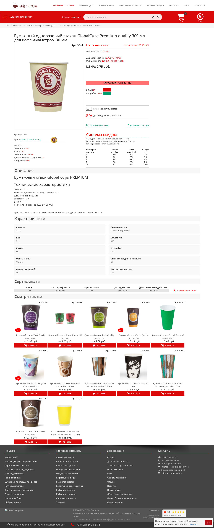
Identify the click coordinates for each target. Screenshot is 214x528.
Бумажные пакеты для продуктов (21, 481)
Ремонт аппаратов (65, 481)
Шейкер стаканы (13, 502)
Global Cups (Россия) (31, 139)
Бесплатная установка (67, 461)
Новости (111, 485)
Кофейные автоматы (66, 494)
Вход (109, 473)
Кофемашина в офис (66, 477)
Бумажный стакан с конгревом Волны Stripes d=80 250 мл (99, 385)
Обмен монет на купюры (119, 494)
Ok (208, 523)
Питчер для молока (14, 485)
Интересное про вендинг (68, 469)
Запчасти (60, 502)
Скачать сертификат (186, 290)
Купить (32, 345)
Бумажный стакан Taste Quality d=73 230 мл (133, 337)
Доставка (174, 5)
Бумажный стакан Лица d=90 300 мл (133, 385)
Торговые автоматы (130, 5)
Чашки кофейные (13, 498)
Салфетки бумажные (15, 494)
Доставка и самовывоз (118, 461)
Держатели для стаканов (17, 465)
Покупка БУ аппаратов (67, 473)
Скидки (110, 457)
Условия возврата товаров (120, 465)
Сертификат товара (138, 125)
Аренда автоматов (65, 457)
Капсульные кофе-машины (69, 485)
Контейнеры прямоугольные (19, 490)
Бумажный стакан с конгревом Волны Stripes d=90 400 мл (167, 385)
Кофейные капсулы (65, 490)
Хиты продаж (86, 5)
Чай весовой (11, 457)
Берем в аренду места (67, 465)
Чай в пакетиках (13, 477)
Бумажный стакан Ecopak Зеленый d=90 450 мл (167, 337)
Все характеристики (97, 125)
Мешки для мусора (14, 473)
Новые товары (106, 5)
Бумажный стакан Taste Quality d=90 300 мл (30, 337)
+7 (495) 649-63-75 (88, 524)
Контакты (200, 5)
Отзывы (111, 481)
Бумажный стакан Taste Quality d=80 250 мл (30, 433)
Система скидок (155, 5)
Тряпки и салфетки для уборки (19, 469)
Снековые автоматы (66, 498)
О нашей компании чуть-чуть (122, 498)
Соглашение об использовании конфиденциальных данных (102, 519)
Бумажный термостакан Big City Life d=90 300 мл (31, 385)
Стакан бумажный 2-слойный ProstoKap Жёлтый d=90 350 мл (65, 433)
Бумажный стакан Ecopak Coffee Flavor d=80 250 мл (65, 385)
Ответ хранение (115, 502)
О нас (187, 5)
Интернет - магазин (63, 5)
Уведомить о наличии (118, 83)
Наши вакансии (115, 469)
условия (194, 524)
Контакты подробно (172, 473)
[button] (200, 17)
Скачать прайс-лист (71, 17)
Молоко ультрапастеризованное (21, 461)
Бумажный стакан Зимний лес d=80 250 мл (65, 337)
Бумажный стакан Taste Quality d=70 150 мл (99, 337)
